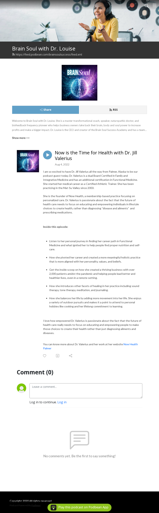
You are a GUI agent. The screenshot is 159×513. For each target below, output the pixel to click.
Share (47, 109)
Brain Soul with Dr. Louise (43, 48)
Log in (62, 402)
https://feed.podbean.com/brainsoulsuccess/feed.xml (49, 54)
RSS (115, 109)
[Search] (146, 5)
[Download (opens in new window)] (58, 356)
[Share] (71, 356)
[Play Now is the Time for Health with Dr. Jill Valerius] (47, 154)
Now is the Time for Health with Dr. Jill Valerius (96, 155)
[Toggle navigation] (154, 5)
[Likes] (45, 356)
